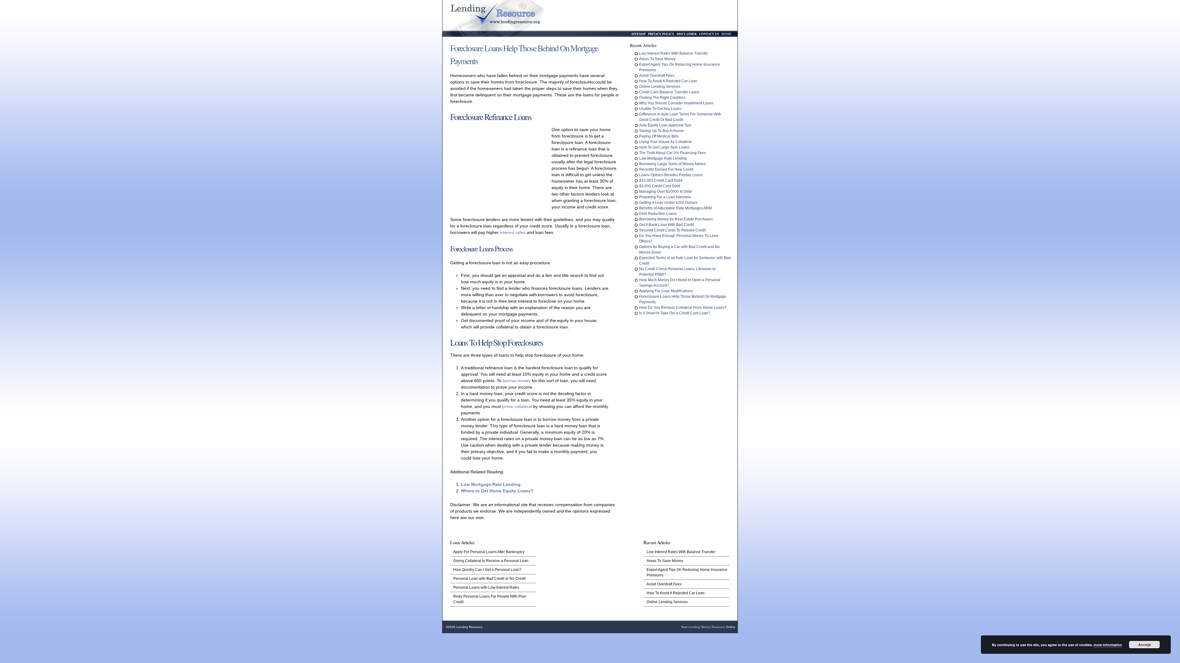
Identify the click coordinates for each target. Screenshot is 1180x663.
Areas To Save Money (657, 59)
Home (726, 34)
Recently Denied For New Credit (666, 169)
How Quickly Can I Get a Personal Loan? (487, 570)
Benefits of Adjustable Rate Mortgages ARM (675, 208)
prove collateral (517, 406)
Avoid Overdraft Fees (656, 75)
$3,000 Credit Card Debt (659, 186)
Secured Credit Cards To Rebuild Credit (672, 230)
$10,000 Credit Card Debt (660, 180)
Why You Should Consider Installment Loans (676, 103)
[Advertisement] (499, 167)
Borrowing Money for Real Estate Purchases (676, 219)
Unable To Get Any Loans (660, 109)
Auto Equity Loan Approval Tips (665, 125)
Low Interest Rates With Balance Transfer (673, 53)
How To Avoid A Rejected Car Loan (668, 81)
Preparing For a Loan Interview (665, 197)
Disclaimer (687, 34)
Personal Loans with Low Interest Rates (486, 587)
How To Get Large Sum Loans (664, 147)
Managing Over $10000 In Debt (665, 191)
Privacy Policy (661, 34)
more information (1108, 644)
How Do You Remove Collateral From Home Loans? (682, 307)
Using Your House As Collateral (665, 142)
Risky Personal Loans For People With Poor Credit (489, 599)
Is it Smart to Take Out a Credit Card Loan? (674, 313)
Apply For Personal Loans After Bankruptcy (489, 552)
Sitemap (638, 34)
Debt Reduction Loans (658, 213)
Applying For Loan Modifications (666, 291)
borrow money (517, 380)
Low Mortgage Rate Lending (491, 484)
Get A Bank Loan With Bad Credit (666, 225)
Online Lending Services (659, 86)
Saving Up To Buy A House (661, 131)
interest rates (512, 232)
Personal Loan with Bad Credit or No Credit (489, 578)
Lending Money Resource (706, 627)
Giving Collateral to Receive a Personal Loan (491, 561)
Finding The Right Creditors (662, 97)
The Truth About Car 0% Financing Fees (672, 153)
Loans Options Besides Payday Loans (671, 175)
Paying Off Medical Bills (658, 136)
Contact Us (709, 34)
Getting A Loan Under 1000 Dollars (668, 202)
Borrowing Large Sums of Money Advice (672, 164)
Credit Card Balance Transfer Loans (669, 92)
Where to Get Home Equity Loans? (497, 490)
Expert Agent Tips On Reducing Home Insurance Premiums (687, 572)
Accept (1144, 644)
